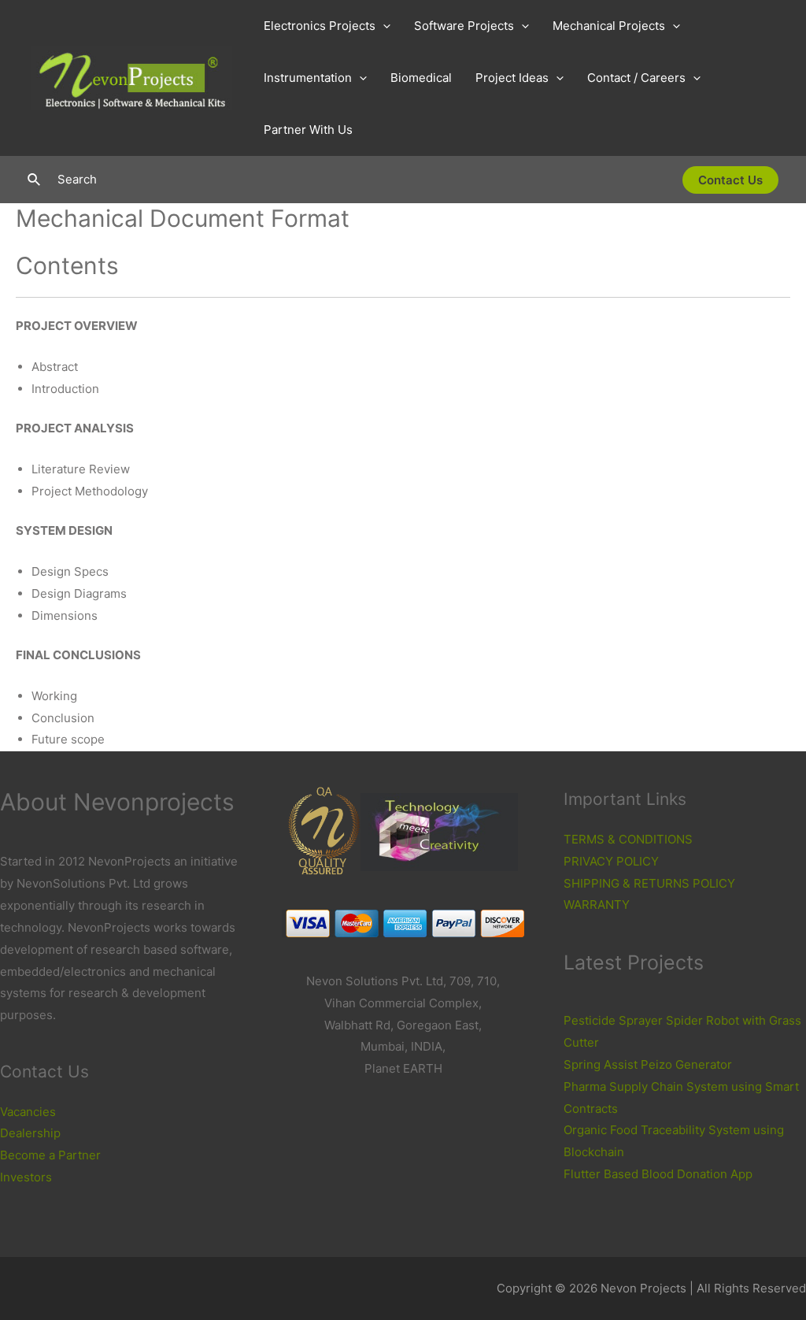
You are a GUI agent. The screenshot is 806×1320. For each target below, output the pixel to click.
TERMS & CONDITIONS (628, 839)
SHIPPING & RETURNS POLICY (649, 883)
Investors (26, 1177)
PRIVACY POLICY (611, 861)
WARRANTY (597, 904)
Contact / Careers (636, 77)
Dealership (30, 1132)
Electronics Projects (319, 25)
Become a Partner (50, 1155)
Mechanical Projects (609, 25)
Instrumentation (308, 77)
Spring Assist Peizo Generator (648, 1064)
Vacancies (28, 1111)
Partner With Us (308, 129)
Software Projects (464, 25)
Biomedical (421, 77)
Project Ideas (512, 77)
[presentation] (382, 26)
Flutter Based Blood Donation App (658, 1173)
